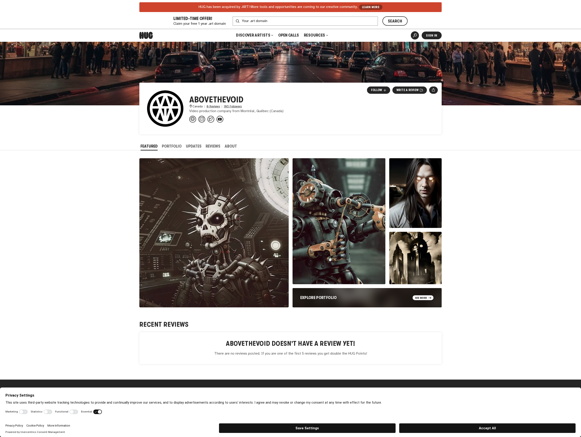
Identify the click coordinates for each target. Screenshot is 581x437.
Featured (149, 146)
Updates (194, 146)
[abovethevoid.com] (192, 119)
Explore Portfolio (318, 297)
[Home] (146, 35)
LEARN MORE (370, 7)
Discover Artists (253, 35)
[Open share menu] (433, 90)
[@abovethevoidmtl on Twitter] (210, 119)
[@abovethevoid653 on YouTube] (220, 119)
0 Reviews (213, 106)
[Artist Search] (415, 35)
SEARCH (395, 21)
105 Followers (233, 106)
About (231, 146)
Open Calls (288, 35)
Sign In (431, 35)
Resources (315, 35)
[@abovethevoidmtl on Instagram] (201, 119)
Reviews (213, 146)
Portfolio (172, 146)
